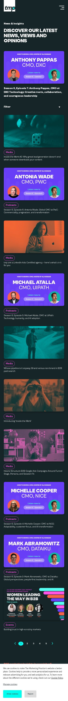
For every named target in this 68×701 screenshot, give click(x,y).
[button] (15, 643)
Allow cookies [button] (12, 694)
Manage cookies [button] (10, 684)
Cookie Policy (57, 678)
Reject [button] (30, 694)
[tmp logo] (9, 5)
